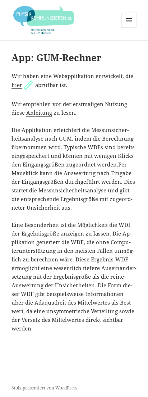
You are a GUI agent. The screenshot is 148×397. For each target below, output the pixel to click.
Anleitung (39, 112)
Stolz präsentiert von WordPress (44, 388)
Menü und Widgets (129, 27)
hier (16, 84)
